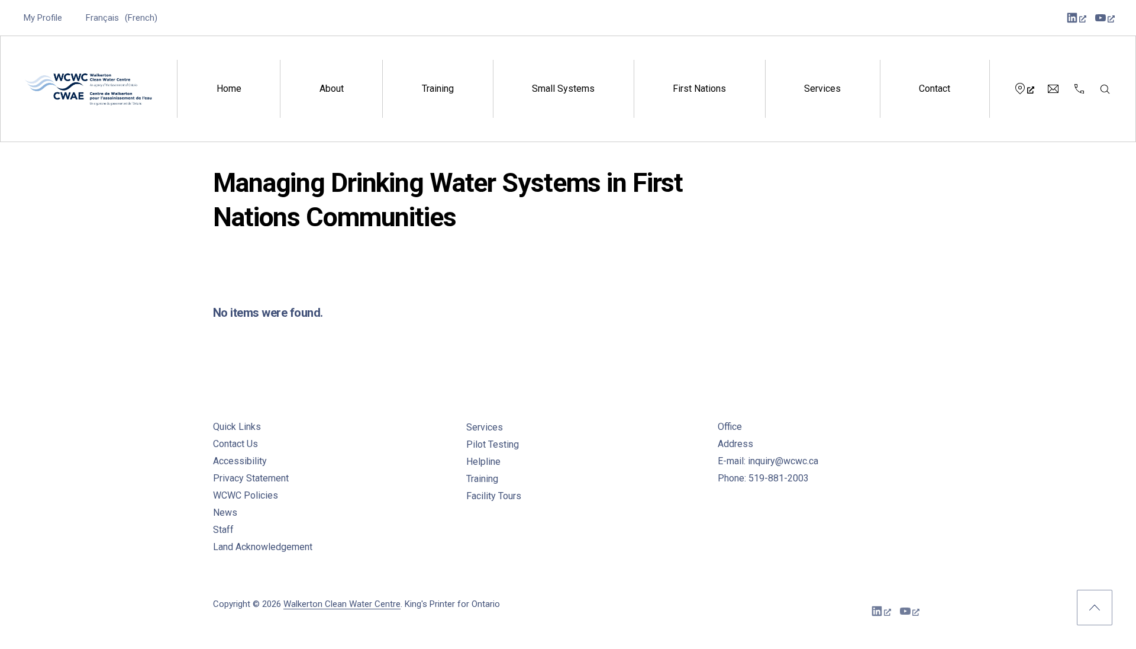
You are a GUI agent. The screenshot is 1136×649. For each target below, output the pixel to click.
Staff (223, 529)
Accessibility (240, 461)
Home (229, 88)
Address (735, 443)
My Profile (43, 17)
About (332, 88)
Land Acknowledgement (262, 546)
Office (730, 426)
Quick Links (237, 426)
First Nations (699, 88)
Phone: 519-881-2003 (763, 478)
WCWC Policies (245, 495)
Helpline (483, 461)
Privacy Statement (251, 478)
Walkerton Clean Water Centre (342, 604)
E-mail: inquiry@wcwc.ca (768, 461)
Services (822, 88)
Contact (934, 88)
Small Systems (563, 88)
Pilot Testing (492, 444)
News (225, 512)
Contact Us (235, 443)
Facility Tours (493, 496)
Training (438, 88)
